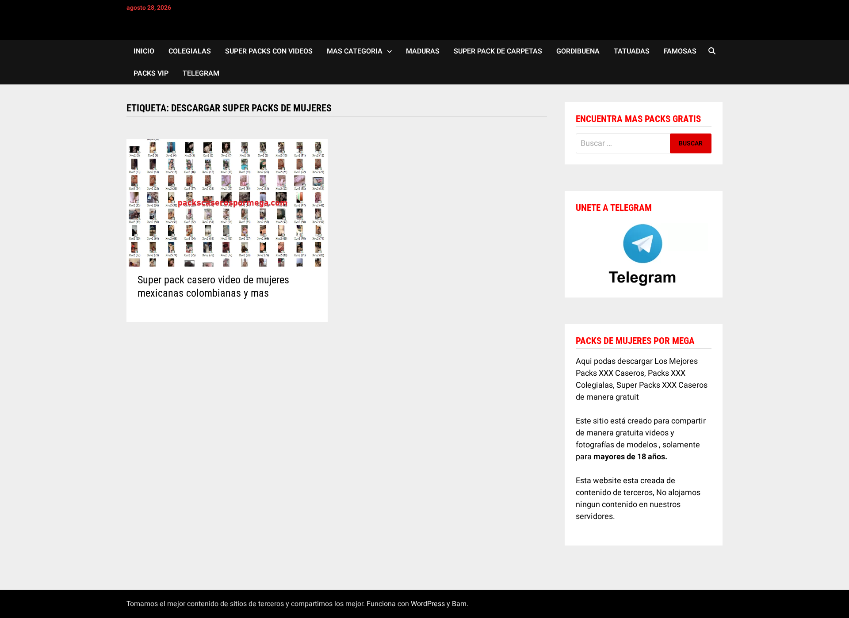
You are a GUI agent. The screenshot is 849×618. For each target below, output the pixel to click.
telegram (201, 73)
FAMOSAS (680, 51)
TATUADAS (632, 51)
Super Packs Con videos (269, 51)
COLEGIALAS (189, 51)
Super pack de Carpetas (498, 51)
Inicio (144, 51)
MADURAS (423, 51)
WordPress (428, 604)
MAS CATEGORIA (354, 51)
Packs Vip (151, 73)
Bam (459, 604)
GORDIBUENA (578, 51)
